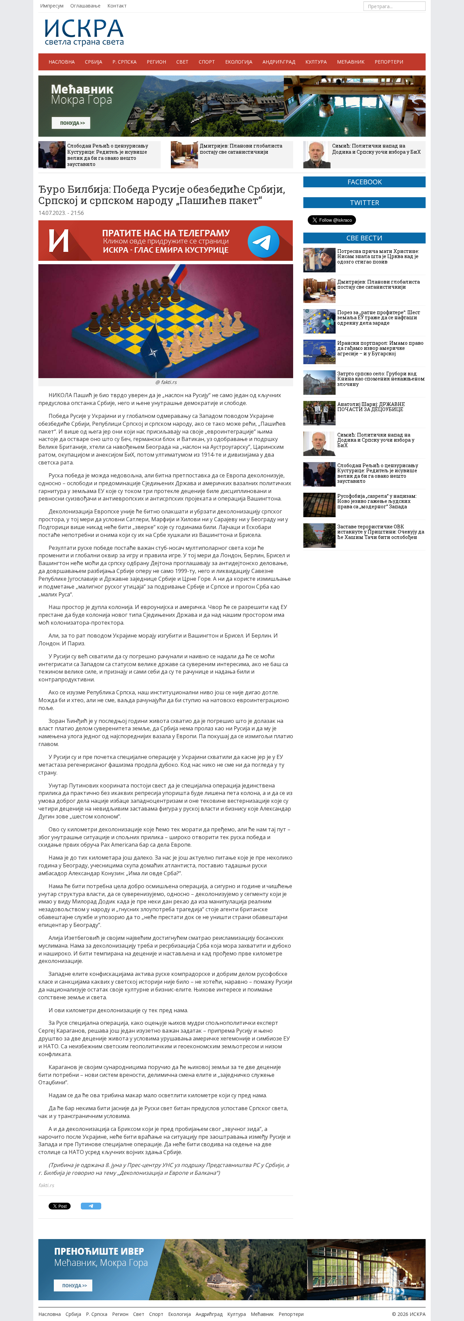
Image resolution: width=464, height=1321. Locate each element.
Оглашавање (85, 5)
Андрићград (279, 61)
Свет (182, 61)
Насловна (62, 61)
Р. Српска (124, 61)
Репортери (389, 61)
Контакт (117, 5)
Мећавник (350, 61)
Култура (316, 61)
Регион (156, 61)
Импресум (52, 5)
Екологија (238, 61)
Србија (93, 61)
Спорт (207, 61)
